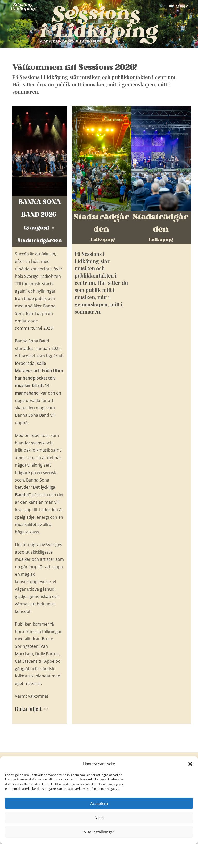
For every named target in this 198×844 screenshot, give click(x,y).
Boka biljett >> (32, 708)
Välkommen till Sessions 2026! (75, 68)
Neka (99, 817)
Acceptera (99, 803)
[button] (190, 764)
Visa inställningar (99, 831)
